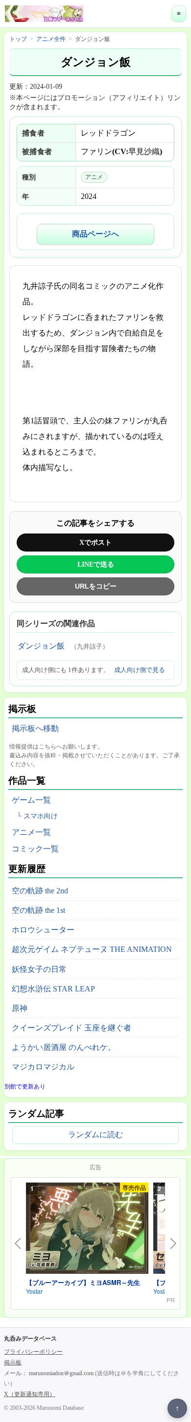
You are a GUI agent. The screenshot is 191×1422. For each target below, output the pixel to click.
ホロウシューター (43, 930)
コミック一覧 (35, 849)
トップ (18, 39)
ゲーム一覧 (31, 800)
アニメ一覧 (31, 832)
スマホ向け (41, 816)
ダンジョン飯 (41, 646)
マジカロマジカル (43, 1067)
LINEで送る (95, 564)
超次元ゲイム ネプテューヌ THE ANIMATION (92, 949)
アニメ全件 (51, 39)
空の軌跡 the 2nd (40, 891)
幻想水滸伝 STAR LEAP (53, 989)
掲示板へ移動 (35, 728)
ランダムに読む (95, 1134)
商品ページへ (95, 234)
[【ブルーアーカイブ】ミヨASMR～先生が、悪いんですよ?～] (87, 1230)
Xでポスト (95, 542)
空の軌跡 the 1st (38, 910)
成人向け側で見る (139, 669)
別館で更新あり (25, 1086)
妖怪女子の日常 (39, 969)
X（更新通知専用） (29, 1394)
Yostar (34, 1291)
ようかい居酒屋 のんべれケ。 (64, 1047)
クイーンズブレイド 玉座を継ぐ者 (71, 1028)
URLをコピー (96, 586)
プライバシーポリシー (33, 1351)
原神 (19, 1008)
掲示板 (13, 1362)
